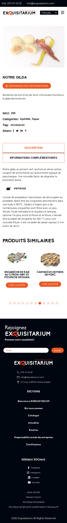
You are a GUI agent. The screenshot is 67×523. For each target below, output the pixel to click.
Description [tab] (34, 147)
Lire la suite (17, 285)
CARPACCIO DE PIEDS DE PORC (50, 273)
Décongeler (18, 125)
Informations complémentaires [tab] (33, 157)
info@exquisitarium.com (40, 3)
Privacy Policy (33, 497)
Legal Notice (33, 492)
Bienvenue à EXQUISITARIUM (33, 401)
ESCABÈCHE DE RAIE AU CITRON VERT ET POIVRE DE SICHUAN (16, 275)
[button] (49, 13)
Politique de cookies (33, 502)
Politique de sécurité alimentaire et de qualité (33, 507)
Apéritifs (25, 119)
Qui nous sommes (33, 408)
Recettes (33, 430)
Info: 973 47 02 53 (12, 3)
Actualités (33, 423)
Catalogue (33, 415)
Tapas (35, 119)
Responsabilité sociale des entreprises (33, 437)
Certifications (33, 444)
